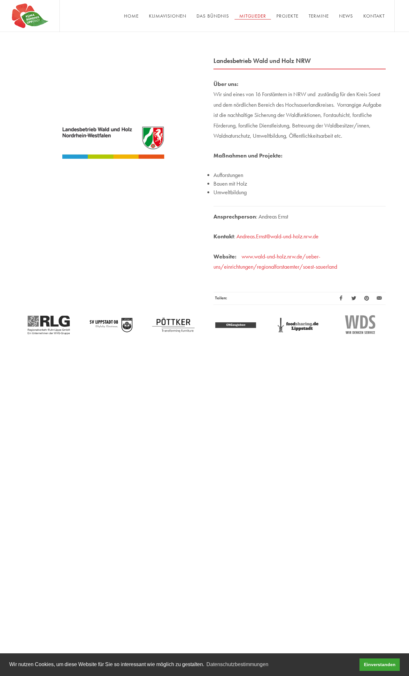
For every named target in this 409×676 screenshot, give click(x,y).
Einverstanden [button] (380, 664)
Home (131, 16)
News (346, 16)
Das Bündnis (213, 16)
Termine (319, 16)
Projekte (287, 16)
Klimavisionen (167, 16)
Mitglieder (252, 16)
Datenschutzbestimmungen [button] (237, 664)
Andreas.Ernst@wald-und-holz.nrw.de (277, 236)
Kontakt (374, 16)
